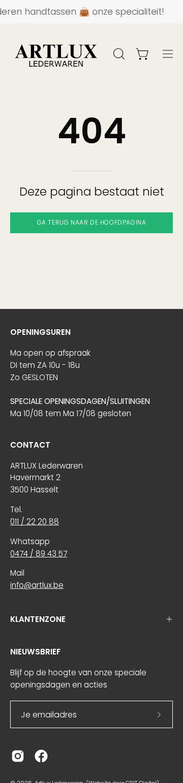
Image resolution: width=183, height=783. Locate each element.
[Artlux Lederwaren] (56, 54)
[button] (118, 54)
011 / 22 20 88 (34, 521)
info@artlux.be (37, 585)
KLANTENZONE (38, 619)
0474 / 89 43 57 (38, 553)
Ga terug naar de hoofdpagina (91, 222)
